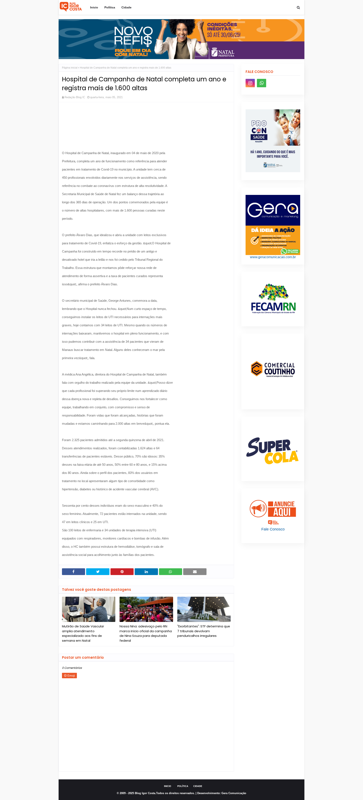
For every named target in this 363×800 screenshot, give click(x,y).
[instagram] (250, 83)
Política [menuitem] (109, 7)
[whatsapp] (261, 83)
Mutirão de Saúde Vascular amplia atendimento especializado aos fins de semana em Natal (83, 633)
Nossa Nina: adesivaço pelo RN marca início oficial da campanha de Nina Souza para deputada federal (146, 633)
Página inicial (70, 67)
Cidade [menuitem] (126, 7)
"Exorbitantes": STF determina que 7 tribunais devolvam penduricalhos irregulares (203, 631)
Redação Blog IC (74, 97)
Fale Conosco (273, 529)
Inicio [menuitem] (94, 7)
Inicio (167, 786)
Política (182, 786)
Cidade (197, 786)
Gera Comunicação (233, 793)
